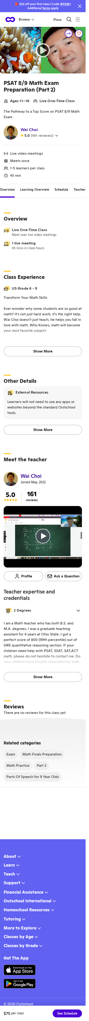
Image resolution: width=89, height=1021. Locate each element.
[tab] (7, 189)
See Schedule (67, 1013)
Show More (42, 351)
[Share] (69, 33)
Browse (24, 19)
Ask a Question (67, 576)
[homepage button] (10, 19)
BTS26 (65, 4)
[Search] (69, 19)
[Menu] (77, 19)
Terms (46, 8)
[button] (43, 610)
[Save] (79, 33)
